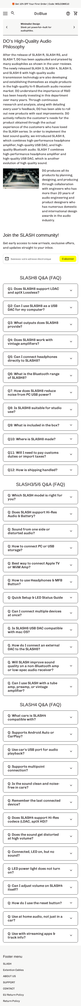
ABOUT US (9, 976)
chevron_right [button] (74, 27)
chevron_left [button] (7, 27)
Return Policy (11, 1001)
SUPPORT (9, 982)
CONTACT (9, 988)
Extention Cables (13, 970)
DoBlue (40, 13)
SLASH (7, 963)
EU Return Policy (13, 994)
